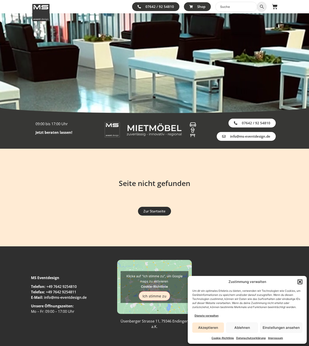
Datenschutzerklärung (251, 338)
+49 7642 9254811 (61, 292)
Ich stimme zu (154, 296)
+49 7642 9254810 (61, 286)
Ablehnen (242, 327)
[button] (300, 282)
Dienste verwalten (207, 315)
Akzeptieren (208, 327)
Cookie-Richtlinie (223, 338)
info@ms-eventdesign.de (65, 297)
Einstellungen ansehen (281, 327)
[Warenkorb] (274, 6)
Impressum (275, 338)
